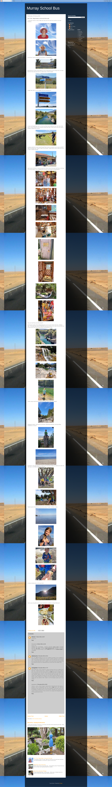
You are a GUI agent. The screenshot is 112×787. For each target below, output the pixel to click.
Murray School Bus (43, 8)
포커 (37, 657)
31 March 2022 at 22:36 (41, 644)
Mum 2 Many (72, 26)
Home (46, 716)
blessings (80, 31)
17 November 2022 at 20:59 (42, 684)
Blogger (61, 783)
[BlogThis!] (40, 630)
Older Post (61, 716)
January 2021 (70, 45)
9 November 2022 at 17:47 (43, 667)
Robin (71, 28)
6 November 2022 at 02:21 (43, 655)
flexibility (80, 34)
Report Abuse (71, 29)
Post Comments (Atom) (37, 718)
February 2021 (70, 43)
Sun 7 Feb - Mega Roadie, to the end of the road (43, 758)
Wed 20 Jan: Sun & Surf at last (40, 764)
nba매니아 (49, 649)
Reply (33, 640)
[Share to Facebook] (42, 630)
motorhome (80, 40)
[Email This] (38, 630)
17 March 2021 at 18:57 (40, 636)
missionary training (80, 39)
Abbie (71, 24)
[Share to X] (41, 630)
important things (81, 37)
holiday (79, 35)
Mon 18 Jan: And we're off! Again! (40, 771)
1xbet (51, 671)
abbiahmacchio (35, 655)
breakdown (80, 32)
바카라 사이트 (56, 646)
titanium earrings (59, 649)
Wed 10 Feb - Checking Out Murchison (36, 722)
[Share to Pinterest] (43, 630)
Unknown (33, 636)
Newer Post (30, 716)
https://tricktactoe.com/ (49, 648)
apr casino (38, 648)
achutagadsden (35, 667)
